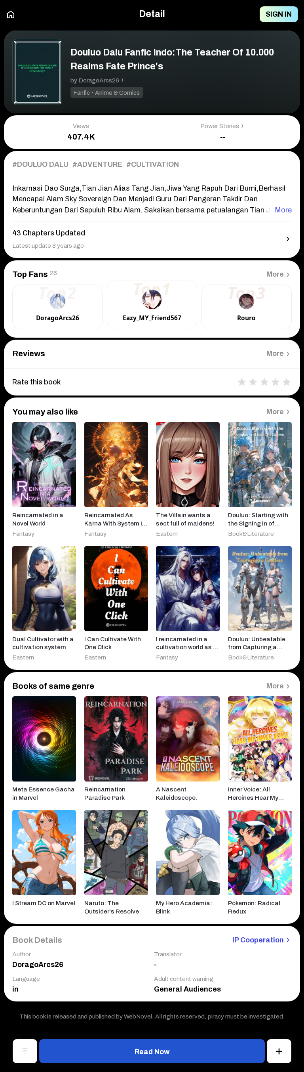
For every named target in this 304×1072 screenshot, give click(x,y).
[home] (10, 14)
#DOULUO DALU (40, 164)
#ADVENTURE (97, 164)
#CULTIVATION (152, 164)
